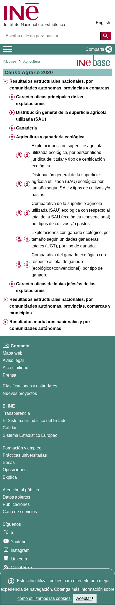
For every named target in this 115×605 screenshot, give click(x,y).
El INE (9, 406)
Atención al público (21, 490)
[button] (97, 49)
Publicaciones (16, 504)
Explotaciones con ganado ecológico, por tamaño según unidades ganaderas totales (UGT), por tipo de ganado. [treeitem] (71, 239)
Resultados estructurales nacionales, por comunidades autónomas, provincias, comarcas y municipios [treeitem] (59, 306)
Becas (9, 462)
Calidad (10, 428)
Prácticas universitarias (25, 455)
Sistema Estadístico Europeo (30, 435)
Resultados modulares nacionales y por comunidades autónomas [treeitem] (49, 325)
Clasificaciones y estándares (30, 386)
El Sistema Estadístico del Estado (35, 420)
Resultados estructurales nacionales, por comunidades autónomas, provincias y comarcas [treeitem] (59, 84)
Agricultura (31, 61)
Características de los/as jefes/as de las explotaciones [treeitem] (55, 287)
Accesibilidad (15, 367)
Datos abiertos (16, 497)
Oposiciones (14, 469)
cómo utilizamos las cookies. (44, 598)
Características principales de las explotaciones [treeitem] (49, 100)
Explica (10, 477)
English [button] (103, 22)
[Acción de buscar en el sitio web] (105, 36)
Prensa (9, 375)
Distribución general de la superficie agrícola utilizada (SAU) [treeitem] (61, 115)
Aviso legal (13, 360)
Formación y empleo (22, 448)
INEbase (9, 61)
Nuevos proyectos (20, 393)
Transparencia (16, 413)
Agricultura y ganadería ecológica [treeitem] (50, 137)
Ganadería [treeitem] (26, 128)
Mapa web (12, 353)
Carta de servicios (20, 511)
